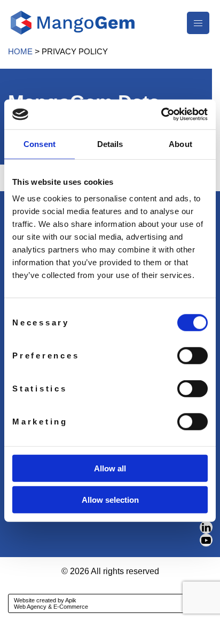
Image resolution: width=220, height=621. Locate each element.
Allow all (110, 468)
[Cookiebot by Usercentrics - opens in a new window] (161, 114)
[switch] (192, 355)
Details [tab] (110, 143)
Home (20, 51)
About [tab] (180, 143)
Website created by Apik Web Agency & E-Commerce (51, 603)
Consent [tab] (39, 143)
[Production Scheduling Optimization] (73, 22)
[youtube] (206, 540)
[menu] (198, 23)
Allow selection (110, 499)
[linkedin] (206, 527)
